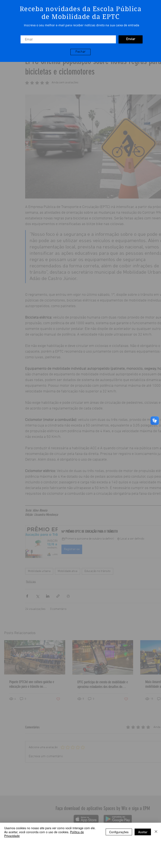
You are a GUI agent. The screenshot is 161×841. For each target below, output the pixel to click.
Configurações (119, 832)
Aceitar (142, 832)
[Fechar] (155, 832)
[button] (80, 52)
